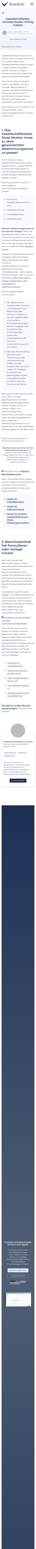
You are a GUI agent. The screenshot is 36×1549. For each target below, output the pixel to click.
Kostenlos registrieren (18, 1270)
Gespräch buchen (18, 1276)
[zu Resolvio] (13, 3)
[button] (32, 3)
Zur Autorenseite (18, 780)
